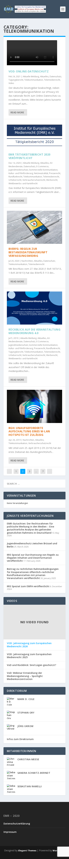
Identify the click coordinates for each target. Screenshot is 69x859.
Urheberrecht (15, 180)
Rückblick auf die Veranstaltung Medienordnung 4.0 (35, 331)
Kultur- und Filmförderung (21, 173)
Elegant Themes (27, 850)
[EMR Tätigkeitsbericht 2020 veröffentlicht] (34, 136)
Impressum (10, 831)
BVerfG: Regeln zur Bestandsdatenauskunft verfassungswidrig (28, 252)
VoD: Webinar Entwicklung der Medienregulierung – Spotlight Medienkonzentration (25, 675)
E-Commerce (42, 166)
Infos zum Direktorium (20, 739)
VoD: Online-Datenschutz (29, 71)
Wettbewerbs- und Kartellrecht (23, 183)
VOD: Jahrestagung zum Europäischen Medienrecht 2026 (29, 645)
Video (11, 83)
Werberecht (51, 180)
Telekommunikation (33, 79)
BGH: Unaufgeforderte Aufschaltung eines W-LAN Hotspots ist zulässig (29, 431)
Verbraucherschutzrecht (33, 180)
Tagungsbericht (16, 79)
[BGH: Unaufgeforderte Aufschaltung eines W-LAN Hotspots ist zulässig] (34, 406)
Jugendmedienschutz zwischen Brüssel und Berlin (32, 545)
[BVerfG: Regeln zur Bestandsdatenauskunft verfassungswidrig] (34, 227)
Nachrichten (27, 260)
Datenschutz (55, 76)
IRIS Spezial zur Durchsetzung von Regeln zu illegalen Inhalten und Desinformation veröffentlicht (33, 557)
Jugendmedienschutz (18, 169)
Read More (17, 112)
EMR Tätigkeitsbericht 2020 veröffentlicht (29, 156)
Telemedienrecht (52, 79)
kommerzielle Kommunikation (43, 169)
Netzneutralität (41, 173)
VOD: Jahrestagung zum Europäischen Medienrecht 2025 (29, 656)
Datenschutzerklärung (17, 823)
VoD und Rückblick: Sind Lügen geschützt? (31, 665)
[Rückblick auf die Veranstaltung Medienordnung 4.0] (34, 308)
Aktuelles (44, 76)
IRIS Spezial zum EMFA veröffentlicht (28, 586)
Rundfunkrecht (15, 176)
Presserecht (54, 173)
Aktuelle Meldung (31, 76)
